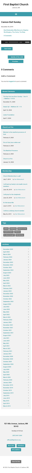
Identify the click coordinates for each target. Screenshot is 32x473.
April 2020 (6, 374)
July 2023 (6, 275)
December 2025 (8, 249)
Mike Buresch (18, 30)
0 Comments (8, 35)
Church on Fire (7, 159)
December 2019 (8, 385)
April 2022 (6, 314)
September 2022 (8, 301)
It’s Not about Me (8, 202)
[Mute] (24, 42)
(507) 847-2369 (17, 435)
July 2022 (6, 306)
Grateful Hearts (8, 232)
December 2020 (8, 356)
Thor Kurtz (15, 32)
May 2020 (6, 372)
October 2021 (7, 330)
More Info (11, 445)
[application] (16, 42)
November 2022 (8, 296)
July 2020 (6, 369)
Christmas (13, 228)
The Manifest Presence (10, 150)
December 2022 (8, 293)
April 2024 (6, 252)
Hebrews (17, 232)
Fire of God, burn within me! (11, 142)
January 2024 (7, 259)
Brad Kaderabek (8, 30)
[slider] (27, 42)
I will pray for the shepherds (11, 194)
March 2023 (6, 286)
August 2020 (7, 367)
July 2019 (6, 395)
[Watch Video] (18, 102)
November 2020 (8, 359)
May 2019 (6, 401)
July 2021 (6, 338)
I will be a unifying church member (13, 211)
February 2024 (7, 257)
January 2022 (7, 322)
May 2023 (6, 280)
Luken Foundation (8, 115)
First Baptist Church (15, 4)
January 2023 (7, 291)
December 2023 (8, 262)
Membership (19, 235)
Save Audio (7, 48)
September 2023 (8, 270)
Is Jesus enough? (9, 235)
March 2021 (6, 348)
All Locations (16, 449)
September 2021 (8, 333)
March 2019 (6, 406)
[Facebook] (26, 440)
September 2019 (8, 393)
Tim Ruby (22, 32)
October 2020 (7, 361)
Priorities (15, 61)
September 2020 (8, 364)
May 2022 (6, 312)
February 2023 (7, 288)
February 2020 (7, 380)
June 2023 (6, 278)
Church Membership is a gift (12, 176)
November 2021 (8, 327)
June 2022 (6, 309)
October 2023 (7, 267)
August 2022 (7, 304)
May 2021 (6, 343)
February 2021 (7, 351)
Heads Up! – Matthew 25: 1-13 (12, 106)
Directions (21, 445)
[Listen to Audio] (16, 137)
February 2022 (7, 320)
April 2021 (6, 346)
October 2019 (7, 390)
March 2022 (6, 317)
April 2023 (6, 283)
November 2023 (8, 265)
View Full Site (16, 461)
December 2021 (8, 325)
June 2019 (6, 398)
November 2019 (8, 387)
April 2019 (6, 403)
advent (6, 228)
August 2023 (7, 273)
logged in (12, 81)
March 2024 (6, 254)
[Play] (3, 42)
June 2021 (6, 340)
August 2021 (7, 335)
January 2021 (7, 354)
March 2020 (6, 377)
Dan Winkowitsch (19, 179)
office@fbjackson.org (13, 440)
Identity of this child (16, 57)
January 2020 (7, 382)
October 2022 (7, 299)
